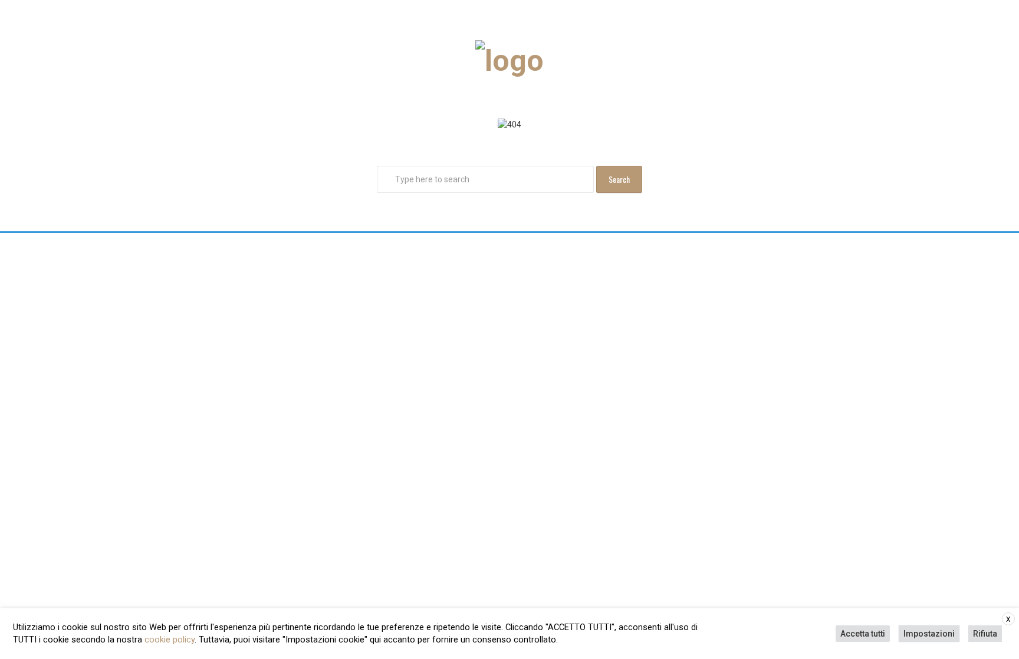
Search (619, 179)
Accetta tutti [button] (862, 633)
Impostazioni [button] (929, 633)
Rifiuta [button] (985, 633)
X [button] (1008, 619)
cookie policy (169, 639)
